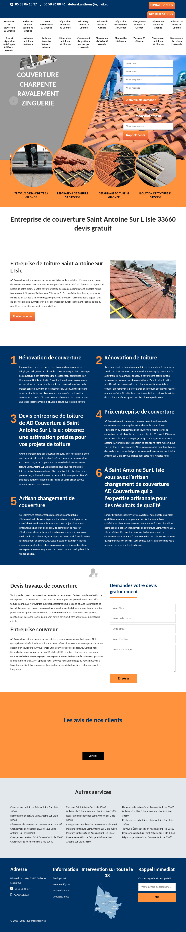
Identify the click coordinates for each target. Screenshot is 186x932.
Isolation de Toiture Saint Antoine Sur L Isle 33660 (91, 811)
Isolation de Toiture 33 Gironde (102, 25)
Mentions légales (61, 884)
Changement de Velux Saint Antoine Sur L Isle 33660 (36, 837)
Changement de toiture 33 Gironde (158, 41)
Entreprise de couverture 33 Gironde (9, 26)
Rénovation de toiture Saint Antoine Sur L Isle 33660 (36, 824)
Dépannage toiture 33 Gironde (83, 25)
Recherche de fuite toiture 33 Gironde (28, 26)
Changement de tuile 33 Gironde (139, 25)
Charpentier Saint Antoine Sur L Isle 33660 (31, 842)
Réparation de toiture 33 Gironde (65, 25)
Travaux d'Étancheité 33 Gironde (46, 25)
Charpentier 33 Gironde (121, 40)
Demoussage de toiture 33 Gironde (176, 41)
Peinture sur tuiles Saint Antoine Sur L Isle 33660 (90, 833)
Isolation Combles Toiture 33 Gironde (46, 43)
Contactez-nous (161, 5)
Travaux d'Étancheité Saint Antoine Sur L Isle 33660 (148, 829)
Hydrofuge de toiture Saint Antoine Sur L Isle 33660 (148, 807)
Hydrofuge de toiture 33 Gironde (27, 41)
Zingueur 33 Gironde (139, 40)
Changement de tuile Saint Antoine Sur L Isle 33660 (92, 824)
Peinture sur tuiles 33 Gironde (177, 25)
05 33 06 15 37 (26, 4)
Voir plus (93, 756)
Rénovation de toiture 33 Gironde (65, 41)
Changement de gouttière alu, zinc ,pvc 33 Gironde (83, 43)
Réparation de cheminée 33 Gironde (120, 25)
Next (172, 100)
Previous (13, 100)
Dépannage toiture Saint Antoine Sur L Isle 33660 (147, 837)
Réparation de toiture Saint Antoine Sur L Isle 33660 (148, 833)
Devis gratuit (59, 878)
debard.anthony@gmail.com (89, 4)
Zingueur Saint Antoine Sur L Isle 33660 (86, 807)
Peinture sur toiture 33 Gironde (158, 25)
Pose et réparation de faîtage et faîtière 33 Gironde (9, 44)
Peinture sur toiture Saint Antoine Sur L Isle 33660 (91, 829)
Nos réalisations (161, 14)
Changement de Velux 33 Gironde (102, 41)
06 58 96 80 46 (54, 4)
